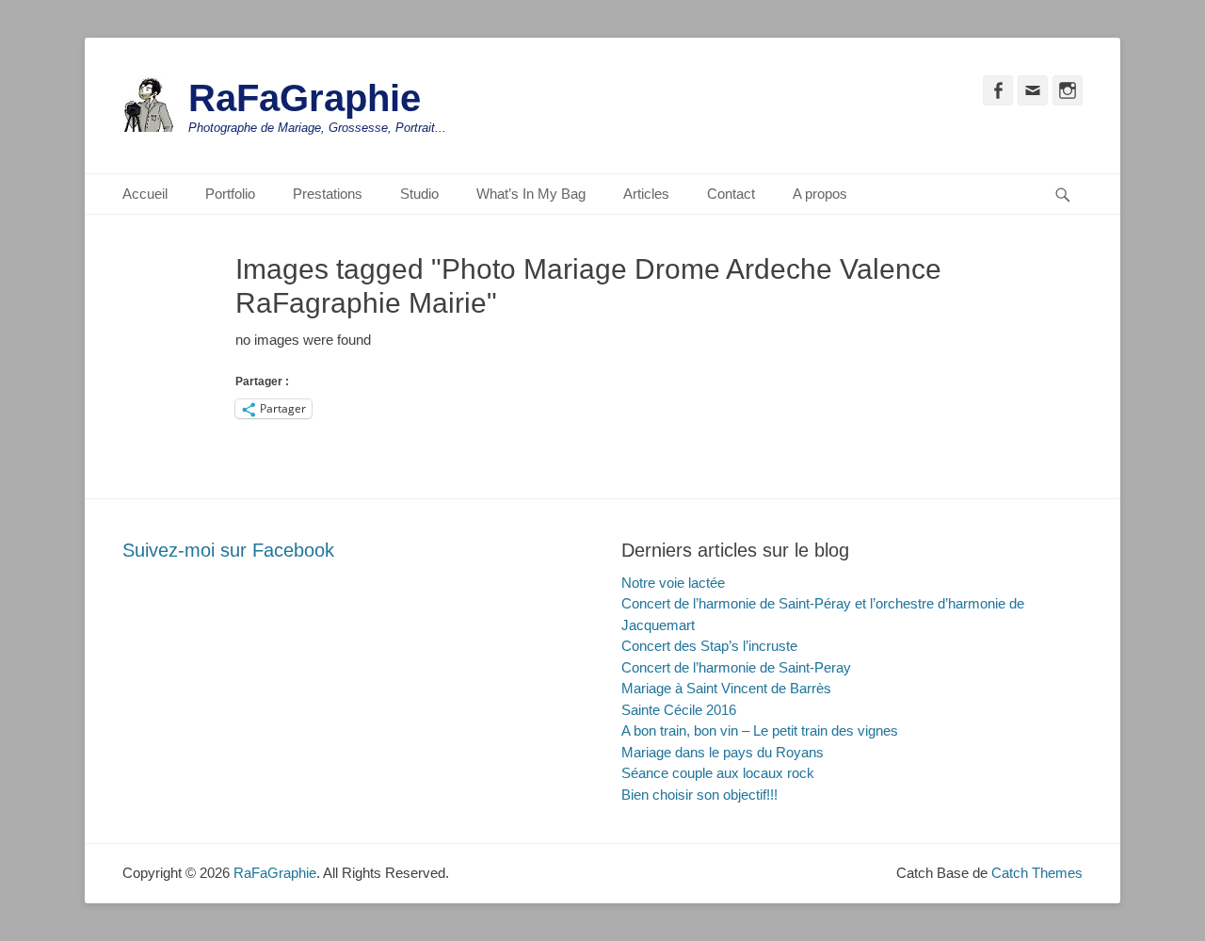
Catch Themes (1037, 873)
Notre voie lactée (673, 583)
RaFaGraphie (304, 98)
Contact (731, 194)
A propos (820, 194)
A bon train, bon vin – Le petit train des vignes (759, 730)
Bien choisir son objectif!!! (699, 795)
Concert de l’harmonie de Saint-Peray (736, 667)
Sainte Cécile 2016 (678, 710)
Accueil (145, 194)
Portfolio (230, 194)
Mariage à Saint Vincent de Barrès (726, 688)
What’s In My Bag (531, 194)
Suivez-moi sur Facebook (228, 550)
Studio (419, 194)
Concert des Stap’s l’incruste (709, 646)
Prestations (327, 194)
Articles (646, 194)
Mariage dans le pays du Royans (722, 752)
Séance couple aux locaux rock (717, 773)
